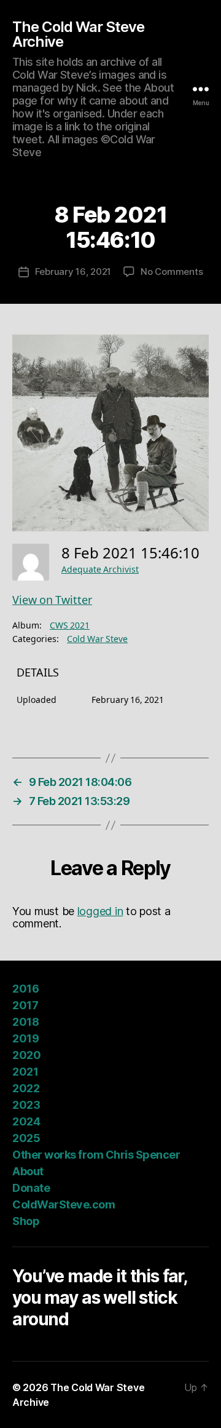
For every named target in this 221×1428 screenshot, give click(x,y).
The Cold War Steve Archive (78, 34)
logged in (100, 911)
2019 (25, 1038)
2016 (25, 988)
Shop (25, 1221)
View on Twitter (52, 600)
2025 (26, 1138)
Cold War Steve (97, 639)
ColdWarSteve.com (63, 1204)
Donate (31, 1187)
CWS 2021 (70, 626)
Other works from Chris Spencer (96, 1154)
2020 (26, 1055)
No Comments (172, 271)
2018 (25, 1021)
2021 (25, 1071)
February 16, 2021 (73, 271)
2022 (25, 1088)
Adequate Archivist (100, 570)
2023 (26, 1104)
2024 (26, 1121)
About (28, 1171)
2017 (25, 1005)
